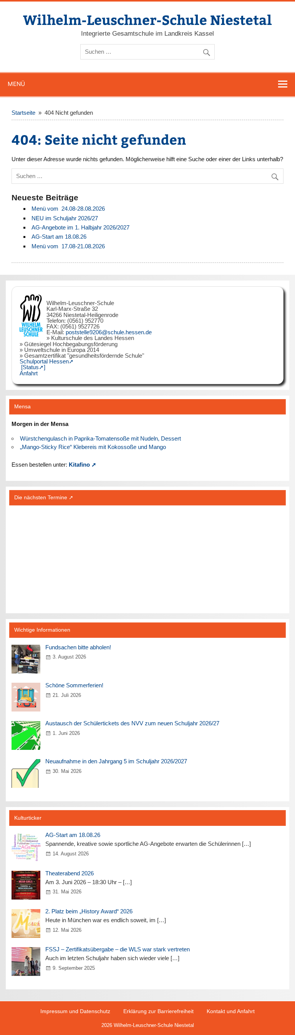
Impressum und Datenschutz (75, 1011)
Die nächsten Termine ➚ (43, 497)
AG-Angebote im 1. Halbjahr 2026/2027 (80, 227)
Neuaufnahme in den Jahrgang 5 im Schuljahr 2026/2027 (116, 761)
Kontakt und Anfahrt (231, 1011)
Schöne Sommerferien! (74, 685)
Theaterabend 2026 (69, 873)
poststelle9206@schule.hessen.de (109, 332)
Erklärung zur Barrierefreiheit (158, 1011)
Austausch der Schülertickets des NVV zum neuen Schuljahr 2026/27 (132, 723)
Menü (16, 83)
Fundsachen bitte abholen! (78, 647)
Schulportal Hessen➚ (47, 361)
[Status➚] (33, 367)
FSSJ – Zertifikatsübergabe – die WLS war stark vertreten (117, 949)
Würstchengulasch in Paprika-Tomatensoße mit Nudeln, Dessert (100, 438)
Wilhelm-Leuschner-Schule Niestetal (147, 19)
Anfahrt (29, 373)
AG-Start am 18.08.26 (58, 236)
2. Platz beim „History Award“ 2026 (89, 911)
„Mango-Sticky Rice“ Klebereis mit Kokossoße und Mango (93, 447)
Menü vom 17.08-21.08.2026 (68, 246)
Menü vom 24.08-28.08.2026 (68, 208)
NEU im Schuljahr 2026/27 (64, 218)
